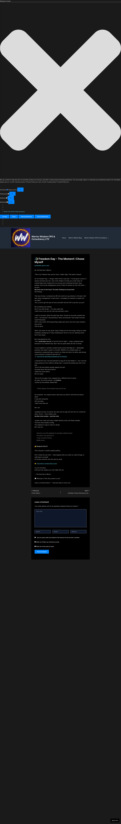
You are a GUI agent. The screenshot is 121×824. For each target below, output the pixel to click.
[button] (60, 90)
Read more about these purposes (14, 211)
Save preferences (42, 216)
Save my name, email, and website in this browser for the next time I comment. (58, 537)
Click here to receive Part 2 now (47, 463)
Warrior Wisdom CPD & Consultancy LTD (43, 237)
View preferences (26, 216)
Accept (4, 216)
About (64, 238)
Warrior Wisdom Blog (75, 238)
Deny (14, 216)
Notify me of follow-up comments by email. (47, 542)
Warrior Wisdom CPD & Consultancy (95, 238)
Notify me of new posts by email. (45, 546)
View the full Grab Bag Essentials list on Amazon (52, 356)
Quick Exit (115, 820)
